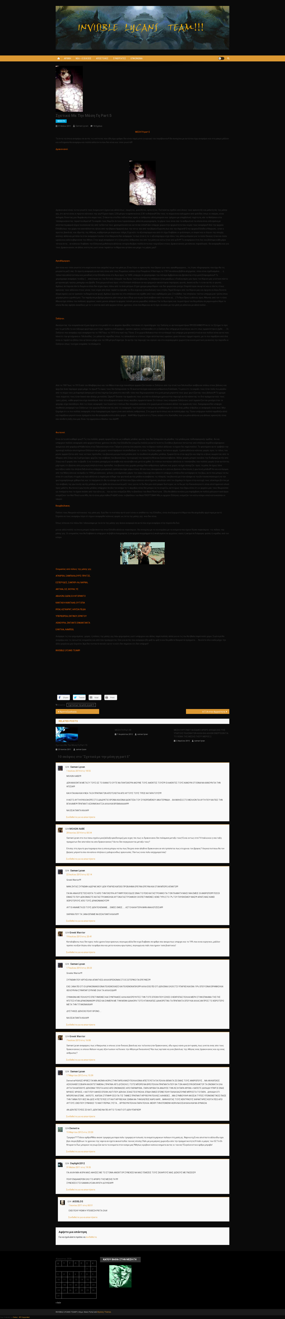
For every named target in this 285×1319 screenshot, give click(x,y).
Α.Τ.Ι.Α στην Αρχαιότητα (213, 712)
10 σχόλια (97, 126)
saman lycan (82, 126)
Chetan (15, 1317)
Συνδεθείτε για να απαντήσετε (80, 817)
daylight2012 (77, 1163)
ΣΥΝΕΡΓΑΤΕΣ (119, 58)
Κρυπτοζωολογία (68, 712)
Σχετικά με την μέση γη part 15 (71, 745)
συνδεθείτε (91, 1237)
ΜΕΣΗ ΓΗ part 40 (123, 730)
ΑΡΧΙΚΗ (67, 58)
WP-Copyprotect (24, 1317)
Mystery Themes (104, 1312)
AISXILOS (77, 1201)
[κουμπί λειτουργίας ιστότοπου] (221, 58)
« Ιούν (58, 1302)
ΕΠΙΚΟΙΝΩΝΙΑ (136, 58)
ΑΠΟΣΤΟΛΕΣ (102, 58)
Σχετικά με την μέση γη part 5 (81, 705)
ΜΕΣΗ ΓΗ (61, 121)
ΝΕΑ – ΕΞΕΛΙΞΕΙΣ (83, 58)
